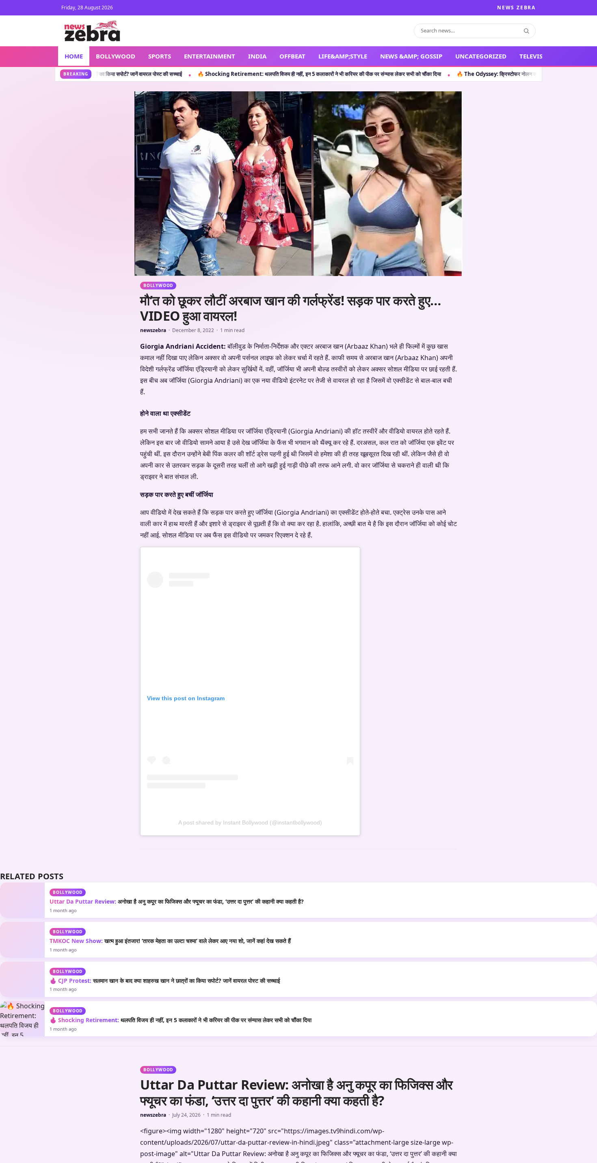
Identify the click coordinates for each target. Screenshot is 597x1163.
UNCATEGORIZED (480, 56)
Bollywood (158, 285)
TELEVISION (537, 56)
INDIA (257, 56)
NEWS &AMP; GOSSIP (411, 56)
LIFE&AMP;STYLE (342, 56)
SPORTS (159, 56)
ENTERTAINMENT (209, 56)
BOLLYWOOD (115, 56)
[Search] (526, 31)
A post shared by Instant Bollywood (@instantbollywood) (250, 972)
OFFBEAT (292, 56)
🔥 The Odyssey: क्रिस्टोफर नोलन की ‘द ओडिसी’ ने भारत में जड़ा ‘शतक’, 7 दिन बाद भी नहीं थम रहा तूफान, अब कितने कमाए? (428, 74)
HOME (74, 56)
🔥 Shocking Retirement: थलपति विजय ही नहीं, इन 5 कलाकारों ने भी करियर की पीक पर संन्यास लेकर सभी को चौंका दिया (169, 74)
